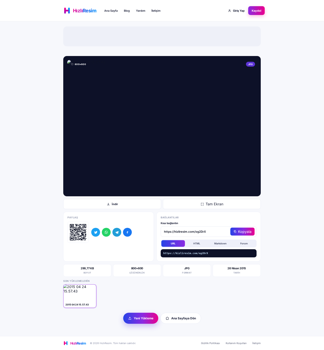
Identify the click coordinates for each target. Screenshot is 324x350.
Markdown (220, 243)
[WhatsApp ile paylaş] (106, 232)
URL (173, 243)
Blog (127, 10)
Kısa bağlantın (169, 223)
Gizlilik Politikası (210, 343)
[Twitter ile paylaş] (95, 232)
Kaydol (256, 10)
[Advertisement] (162, 36)
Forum (244, 243)
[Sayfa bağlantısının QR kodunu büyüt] (78, 232)
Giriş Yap (239, 10)
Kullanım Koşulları (236, 343)
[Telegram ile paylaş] (116, 232)
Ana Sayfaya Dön (183, 318)
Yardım (140, 10)
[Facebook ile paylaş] (127, 232)
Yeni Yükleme (143, 318)
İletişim (155, 10)
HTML (196, 243)
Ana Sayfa (111, 10)
